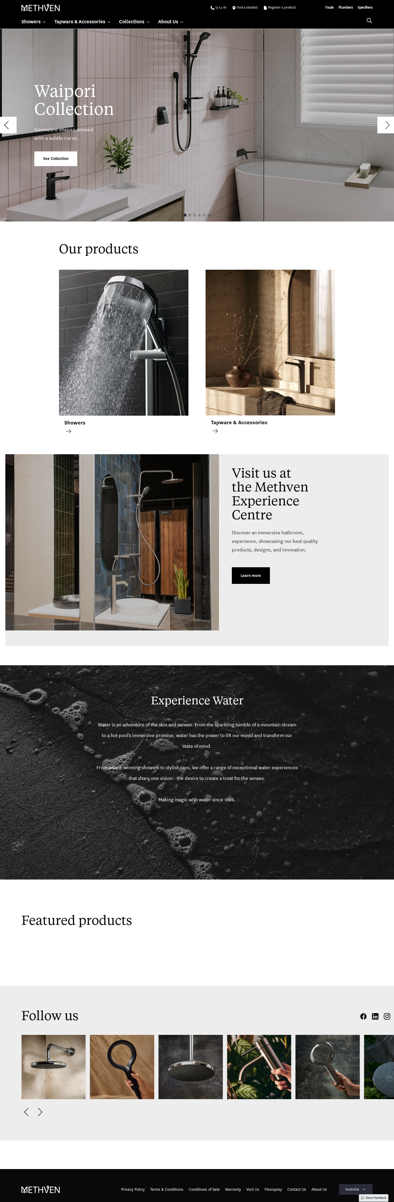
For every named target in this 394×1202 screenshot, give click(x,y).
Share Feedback (376, 1198)
